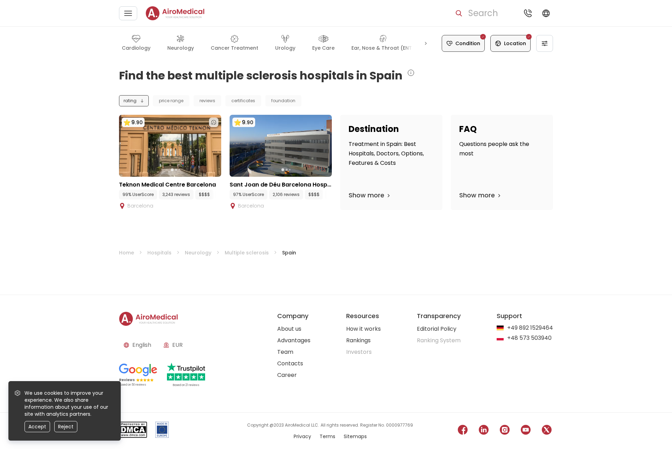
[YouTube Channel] (525, 431)
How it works (363, 329)
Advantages (293, 340)
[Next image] (184, 170)
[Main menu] (128, 13)
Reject (66, 426)
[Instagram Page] (504, 431)
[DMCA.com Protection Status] (133, 431)
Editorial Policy (436, 329)
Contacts (290, 363)
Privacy (302, 436)
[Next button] (426, 43)
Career (287, 375)
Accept (37, 426)
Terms (327, 436)
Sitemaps (355, 436)
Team (285, 352)
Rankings (358, 340)
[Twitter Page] (546, 431)
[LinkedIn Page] (483, 431)
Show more (366, 195)
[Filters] (544, 43)
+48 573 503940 (529, 338)
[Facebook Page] (462, 431)
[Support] (528, 13)
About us (289, 329)
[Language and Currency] (546, 13)
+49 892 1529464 (530, 328)
